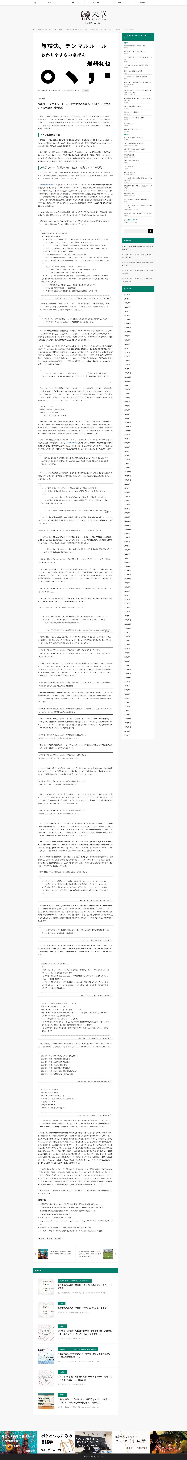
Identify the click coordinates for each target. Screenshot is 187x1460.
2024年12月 (127, 373)
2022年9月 (127, 484)
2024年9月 (127, 385)
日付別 (119, 2)
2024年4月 (127, 406)
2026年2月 (127, 315)
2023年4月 (127, 455)
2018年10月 (127, 677)
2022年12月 (127, 472)
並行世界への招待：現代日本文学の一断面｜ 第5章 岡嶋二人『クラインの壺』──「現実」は (85, 1378)
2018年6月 (127, 694)
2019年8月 (127, 636)
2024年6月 (127, 397)
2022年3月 (127, 509)
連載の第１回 (47, 185)
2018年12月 (127, 669)
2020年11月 (127, 574)
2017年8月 (127, 735)
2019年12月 (127, 620)
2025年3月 (127, 360)
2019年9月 (127, 632)
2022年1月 (127, 517)
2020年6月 (127, 595)
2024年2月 (127, 414)
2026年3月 (127, 311)
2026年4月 (127, 307)
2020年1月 (127, 616)
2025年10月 (127, 332)
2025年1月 (127, 369)
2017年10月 (127, 727)
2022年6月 (127, 496)
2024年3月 (127, 410)
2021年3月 (127, 558)
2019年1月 (127, 665)
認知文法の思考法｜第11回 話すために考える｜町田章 (82, 1308)
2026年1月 (127, 319)
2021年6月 (127, 546)
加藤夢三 (62, 1326)
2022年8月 (127, 488)
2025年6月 (127, 348)
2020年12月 (127, 570)
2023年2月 (127, 463)
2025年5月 (127, 352)
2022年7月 (127, 492)
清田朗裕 (62, 1395)
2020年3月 (127, 607)
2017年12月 (127, 719)
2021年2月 (127, 562)
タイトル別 (96, 2)
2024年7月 (127, 393)
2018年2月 (127, 710)
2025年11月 (127, 327)
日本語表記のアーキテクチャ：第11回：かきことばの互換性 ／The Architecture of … (84, 1355)
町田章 (61, 1303)
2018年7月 (127, 690)
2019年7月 (127, 640)
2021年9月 (127, 533)
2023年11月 (127, 426)
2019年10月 (127, 628)
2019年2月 (127, 661)
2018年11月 (127, 673)
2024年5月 (127, 402)
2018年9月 (127, 681)
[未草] (93, 20)
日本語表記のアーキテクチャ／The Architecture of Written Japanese (78, 1349)
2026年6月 (127, 299)
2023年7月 (127, 443)
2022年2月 (127, 513)
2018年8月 (127, 686)
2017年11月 (127, 723)
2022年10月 (127, 480)
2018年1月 (127, 714)
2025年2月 (127, 365)
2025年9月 (127, 336)
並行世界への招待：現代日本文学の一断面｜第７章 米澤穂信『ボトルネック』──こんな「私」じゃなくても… (85, 1332)
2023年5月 (127, 451)
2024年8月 (127, 389)
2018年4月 (127, 702)
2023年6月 (127, 447)
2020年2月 (127, 612)
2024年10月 (127, 381)
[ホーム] (35, 2)
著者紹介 (142, 2)
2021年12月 (127, 521)
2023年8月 (127, 439)
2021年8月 (127, 537)
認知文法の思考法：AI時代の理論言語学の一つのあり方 (74, 1280)
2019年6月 (127, 644)
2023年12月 (127, 422)
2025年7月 (127, 344)
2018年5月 (127, 698)
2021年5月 (127, 550)
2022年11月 (127, 476)
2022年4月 (127, 504)
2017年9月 (127, 731)
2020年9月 (127, 583)
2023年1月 (127, 467)
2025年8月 (127, 340)
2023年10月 (127, 430)
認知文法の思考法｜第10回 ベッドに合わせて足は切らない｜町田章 (85, 1286)
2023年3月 (127, 459)
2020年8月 (127, 587)
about (49, 2)
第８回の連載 (71, 443)
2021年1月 (127, 566)
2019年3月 (127, 657)
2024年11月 (127, 377)
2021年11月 (127, 525)
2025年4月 (127, 356)
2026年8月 (127, 295)
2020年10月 (127, 579)
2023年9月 (127, 434)
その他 (77, 90)
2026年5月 (127, 303)
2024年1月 (127, 418)
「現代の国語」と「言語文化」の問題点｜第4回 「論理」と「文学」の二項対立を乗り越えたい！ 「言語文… (84, 1401)
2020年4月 (127, 603)
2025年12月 (127, 323)
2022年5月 (127, 500)
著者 (73, 2)
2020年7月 (127, 591)
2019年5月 (127, 649)
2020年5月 (127, 599)
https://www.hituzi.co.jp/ (130, 222)
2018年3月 (127, 706)
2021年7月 (127, 542)
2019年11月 (127, 624)
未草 (92, 1456)
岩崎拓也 (42, 90)
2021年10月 (127, 529)
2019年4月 (127, 653)
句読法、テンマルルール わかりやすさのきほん (60, 90)
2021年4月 (127, 554)
